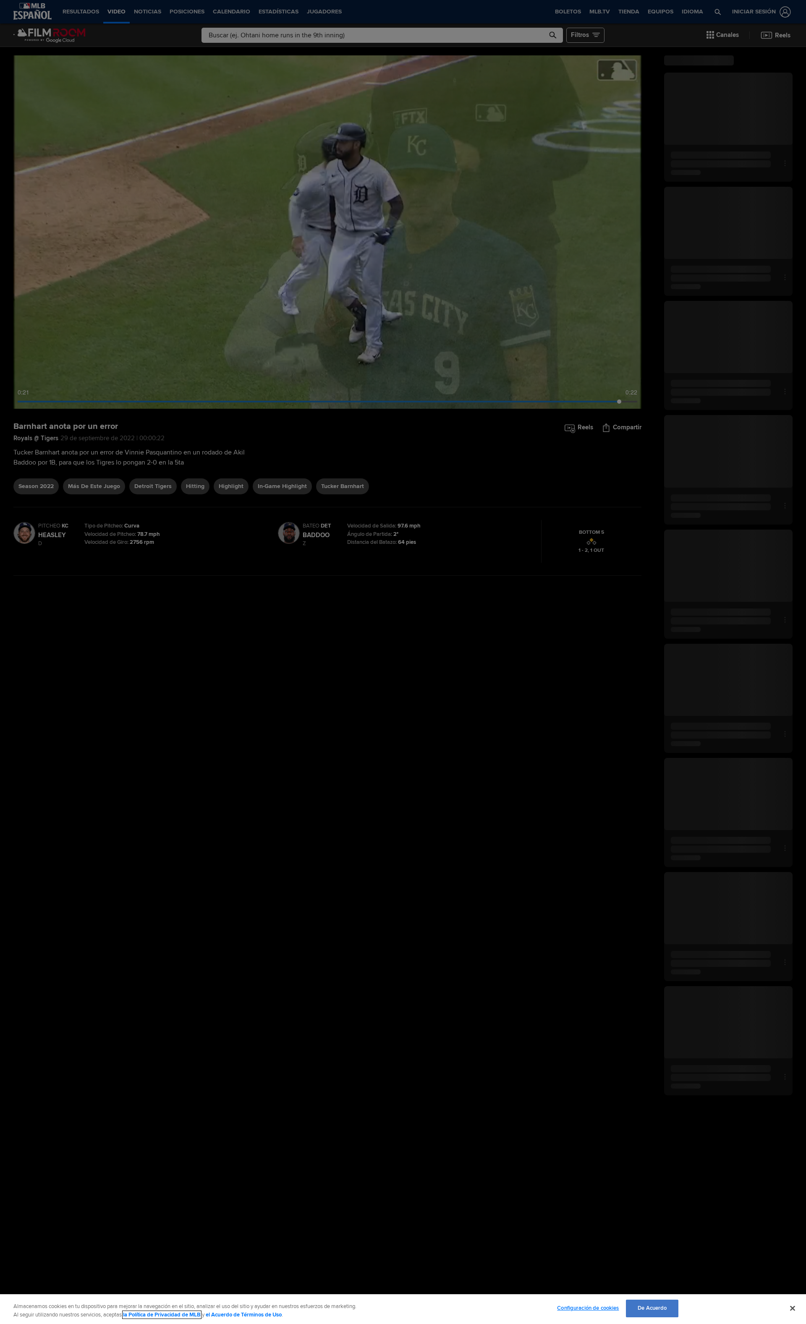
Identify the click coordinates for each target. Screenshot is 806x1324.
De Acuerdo (652, 1308)
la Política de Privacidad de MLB (162, 1314)
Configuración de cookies (588, 1308)
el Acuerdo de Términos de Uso (244, 1314)
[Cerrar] (792, 1308)
